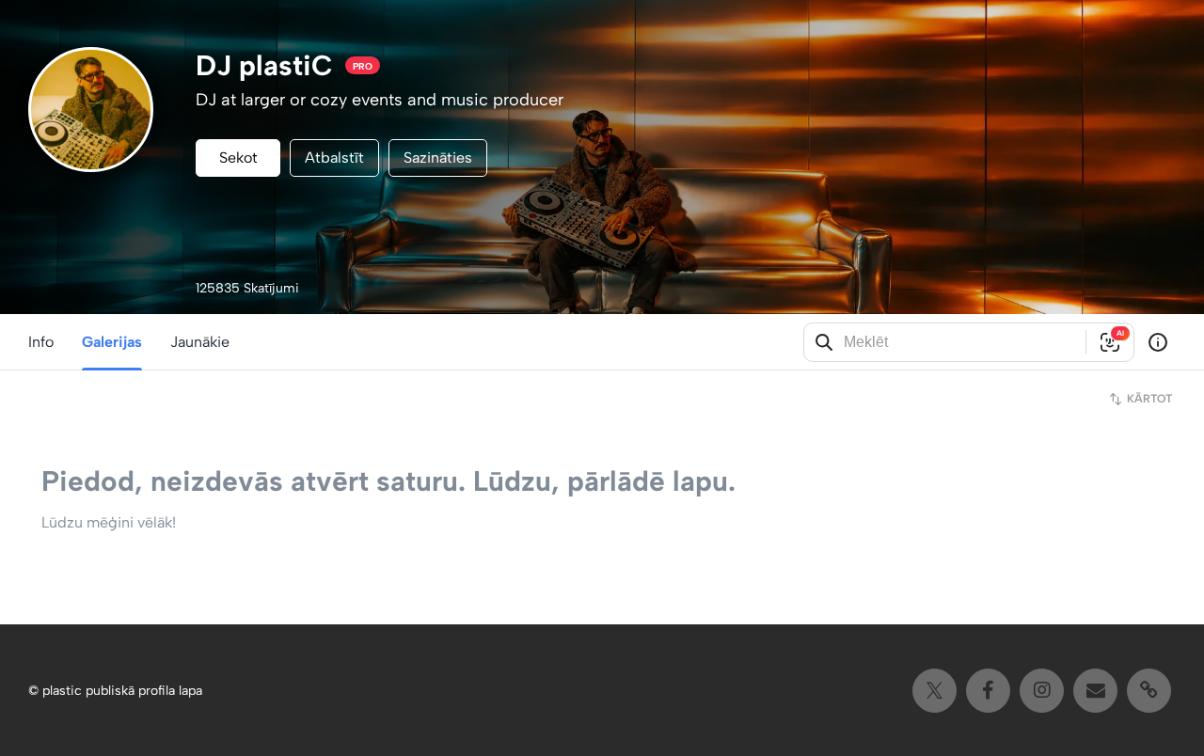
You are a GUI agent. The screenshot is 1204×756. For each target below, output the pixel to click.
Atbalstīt (334, 157)
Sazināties (438, 157)
